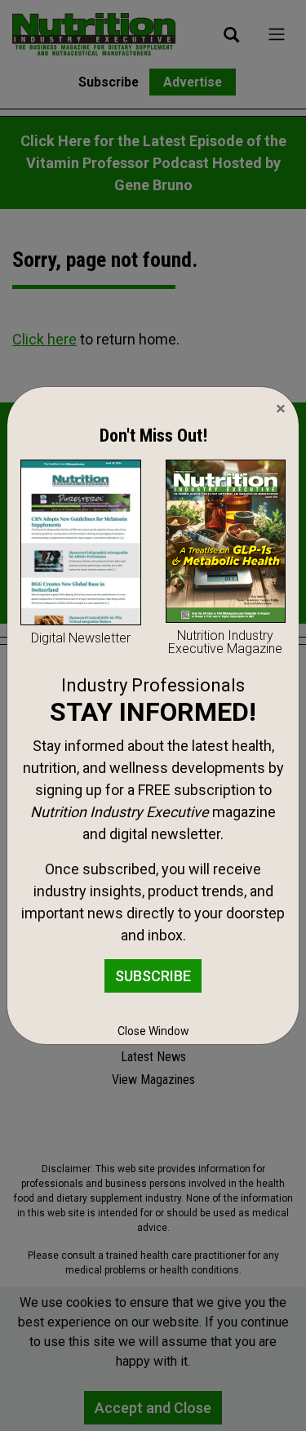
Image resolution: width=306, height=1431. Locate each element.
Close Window (153, 1031)
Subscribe (153, 975)
